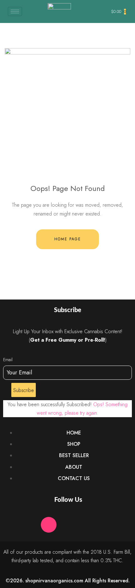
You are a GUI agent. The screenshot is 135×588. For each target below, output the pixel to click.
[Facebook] (30, 525)
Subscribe (23, 390)
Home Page (67, 239)
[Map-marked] (105, 525)
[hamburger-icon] (15, 11)
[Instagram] (49, 525)
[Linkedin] (86, 525)
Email (8, 359)
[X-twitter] (67, 525)
